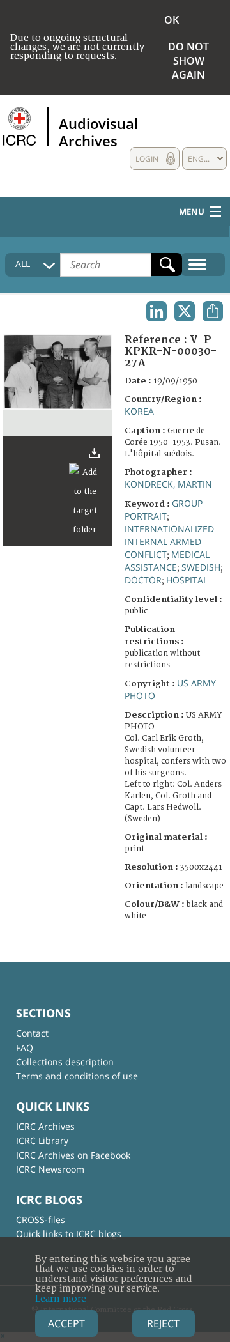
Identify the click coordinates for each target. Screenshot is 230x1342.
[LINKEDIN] (156, 311)
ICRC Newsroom (50, 1169)
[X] (184, 311)
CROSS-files (40, 1220)
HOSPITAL (187, 580)
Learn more (60, 1298)
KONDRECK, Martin (168, 484)
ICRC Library (42, 1140)
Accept (66, 1323)
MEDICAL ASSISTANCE (167, 560)
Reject (163, 1323)
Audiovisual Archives (98, 132)
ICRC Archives (45, 1126)
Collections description (65, 1062)
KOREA (139, 411)
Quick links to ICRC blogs (68, 1234)
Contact (32, 1033)
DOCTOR (143, 580)
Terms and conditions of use (77, 1076)
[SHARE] (213, 311)
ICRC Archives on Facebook (73, 1155)
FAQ (24, 1048)
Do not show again (188, 61)
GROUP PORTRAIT (164, 509)
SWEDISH (200, 567)
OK (171, 20)
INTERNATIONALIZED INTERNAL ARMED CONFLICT (169, 541)
